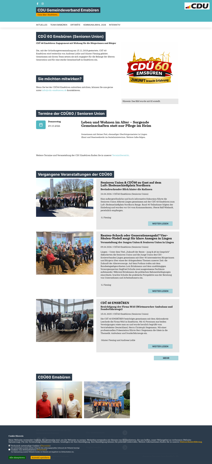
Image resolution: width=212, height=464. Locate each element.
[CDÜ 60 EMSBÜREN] (64, 320)
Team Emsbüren (58, 25)
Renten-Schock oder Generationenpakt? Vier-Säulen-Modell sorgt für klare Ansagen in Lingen (136, 236)
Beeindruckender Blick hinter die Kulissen (126, 189)
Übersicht (45, 445)
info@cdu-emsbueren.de (54, 90)
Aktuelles (41, 25)
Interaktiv (114, 25)
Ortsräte (75, 25)
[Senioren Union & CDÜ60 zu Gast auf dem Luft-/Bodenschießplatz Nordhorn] (64, 198)
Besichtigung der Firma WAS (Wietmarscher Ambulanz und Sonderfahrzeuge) (137, 308)
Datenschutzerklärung (191, 442)
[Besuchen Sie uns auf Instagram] (42, 4)
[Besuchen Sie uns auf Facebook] (37, 4)
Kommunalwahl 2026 (94, 25)
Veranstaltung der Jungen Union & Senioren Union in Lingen (137, 242)
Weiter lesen (160, 223)
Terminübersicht (120, 155)
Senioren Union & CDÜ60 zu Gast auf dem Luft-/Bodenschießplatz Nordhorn (131, 184)
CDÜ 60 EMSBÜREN (115, 303)
